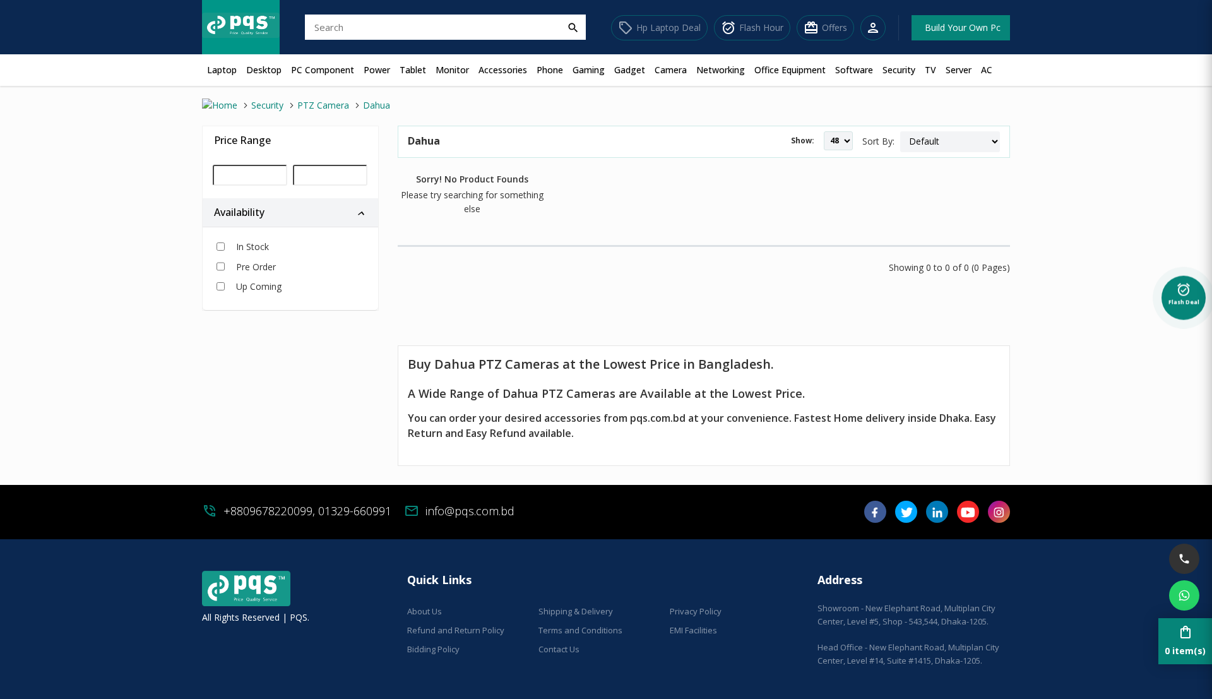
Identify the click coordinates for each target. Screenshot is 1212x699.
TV (930, 70)
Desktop (264, 70)
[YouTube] (968, 516)
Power (377, 70)
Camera (671, 70)
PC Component (322, 70)
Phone (550, 70)
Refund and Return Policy (455, 630)
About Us (424, 611)
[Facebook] (875, 516)
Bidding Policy (433, 649)
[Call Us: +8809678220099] (1184, 559)
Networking (720, 70)
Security (898, 70)
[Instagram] (999, 516)
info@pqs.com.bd (469, 510)
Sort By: (878, 141)
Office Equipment (790, 70)
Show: (802, 140)
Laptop (222, 70)
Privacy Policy (696, 611)
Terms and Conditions (580, 630)
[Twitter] (906, 516)
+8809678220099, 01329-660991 (307, 510)
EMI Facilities (693, 630)
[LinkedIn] (937, 516)
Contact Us (558, 649)
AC (986, 70)
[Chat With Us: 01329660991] (1184, 595)
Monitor (452, 70)
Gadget (629, 70)
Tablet (413, 70)
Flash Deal (1183, 296)
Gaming (589, 70)
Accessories (502, 70)
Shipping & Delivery (575, 611)
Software (854, 70)
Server (958, 70)
